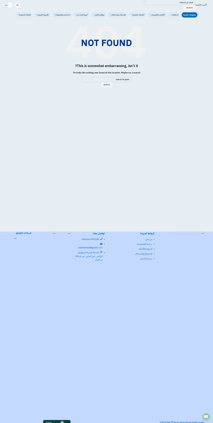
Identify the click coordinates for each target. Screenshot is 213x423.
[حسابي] (17, 4)
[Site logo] (201, 4)
